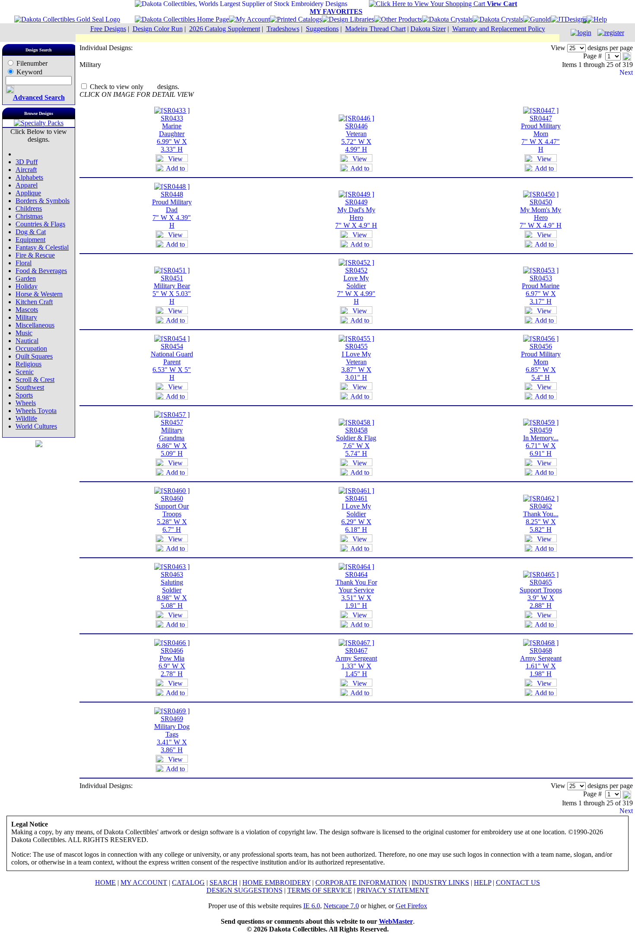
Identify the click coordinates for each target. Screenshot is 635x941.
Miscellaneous (35, 325)
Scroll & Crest (35, 379)
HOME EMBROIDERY (276, 882)
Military (26, 317)
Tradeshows (283, 28)
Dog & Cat (31, 231)
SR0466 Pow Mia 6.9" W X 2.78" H (172, 662)
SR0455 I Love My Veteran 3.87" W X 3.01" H (356, 362)
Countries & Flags (40, 224)
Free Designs (108, 28)
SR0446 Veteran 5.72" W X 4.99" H (356, 137)
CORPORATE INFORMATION (361, 882)
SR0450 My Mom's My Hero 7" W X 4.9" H (541, 213)
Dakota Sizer (428, 28)
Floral (24, 263)
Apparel (27, 185)
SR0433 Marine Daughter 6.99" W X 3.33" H (172, 133)
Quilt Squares (34, 356)
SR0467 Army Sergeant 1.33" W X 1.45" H (356, 662)
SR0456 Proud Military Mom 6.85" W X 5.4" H (541, 362)
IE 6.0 (311, 905)
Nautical (27, 340)
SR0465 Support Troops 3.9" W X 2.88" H (541, 594)
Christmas (29, 216)
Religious (28, 364)
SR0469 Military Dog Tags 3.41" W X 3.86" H (172, 734)
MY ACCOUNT (144, 882)
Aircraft (26, 169)
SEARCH (224, 882)
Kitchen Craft (34, 301)
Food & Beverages (41, 270)
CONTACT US (518, 882)
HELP (482, 882)
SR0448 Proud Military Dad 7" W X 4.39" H (172, 210)
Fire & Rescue (35, 255)
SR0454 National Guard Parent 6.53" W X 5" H (172, 362)
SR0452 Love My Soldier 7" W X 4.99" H (356, 286)
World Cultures (36, 426)
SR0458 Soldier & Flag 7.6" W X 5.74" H (356, 441)
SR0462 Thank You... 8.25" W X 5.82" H (541, 517)
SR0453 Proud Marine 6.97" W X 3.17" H (540, 289)
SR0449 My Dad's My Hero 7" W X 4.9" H (356, 213)
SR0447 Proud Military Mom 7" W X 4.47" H (541, 133)
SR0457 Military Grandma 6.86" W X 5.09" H (172, 438)
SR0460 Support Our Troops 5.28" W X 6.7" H (172, 514)
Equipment (30, 239)
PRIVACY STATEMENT (393, 890)
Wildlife (26, 418)
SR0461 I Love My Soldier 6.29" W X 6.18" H (356, 514)
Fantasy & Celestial (42, 247)
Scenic (25, 371)
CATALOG (188, 882)
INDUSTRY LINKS (440, 882)
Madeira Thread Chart (375, 28)
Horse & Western (39, 294)
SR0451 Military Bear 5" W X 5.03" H (171, 289)
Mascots (27, 309)
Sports (24, 395)
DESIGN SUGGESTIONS (244, 890)
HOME (105, 882)
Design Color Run (158, 28)
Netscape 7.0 (341, 905)
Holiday (27, 286)
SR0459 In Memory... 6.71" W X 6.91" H (541, 441)
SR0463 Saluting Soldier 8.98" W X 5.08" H (172, 590)
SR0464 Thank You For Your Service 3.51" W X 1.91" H (356, 590)
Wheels (26, 403)
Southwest (30, 387)
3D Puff (27, 161)
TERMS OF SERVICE (319, 890)
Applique (28, 193)
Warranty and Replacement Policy (498, 28)
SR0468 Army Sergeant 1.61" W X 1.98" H (541, 662)
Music (24, 333)
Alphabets (29, 177)
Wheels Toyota (36, 410)
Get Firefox (411, 905)
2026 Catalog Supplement (224, 28)
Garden (26, 278)
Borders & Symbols (43, 200)
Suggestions (322, 28)
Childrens (29, 208)
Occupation (31, 348)
